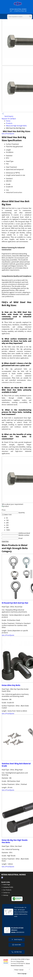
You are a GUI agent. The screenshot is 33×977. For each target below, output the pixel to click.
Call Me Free (18, 952)
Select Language (22, 973)
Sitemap (5, 895)
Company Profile (8, 887)
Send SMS (18, 945)
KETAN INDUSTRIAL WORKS (18, 10)
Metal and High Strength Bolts (16, 126)
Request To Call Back (9, 119)
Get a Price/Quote (8, 134)
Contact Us (6, 892)
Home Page (6, 884)
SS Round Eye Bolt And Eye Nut (15, 603)
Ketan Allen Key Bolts (11, 685)
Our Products (7, 890)
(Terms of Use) (20, 961)
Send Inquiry (8, 116)
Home (8, 121)
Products (9, 123)
